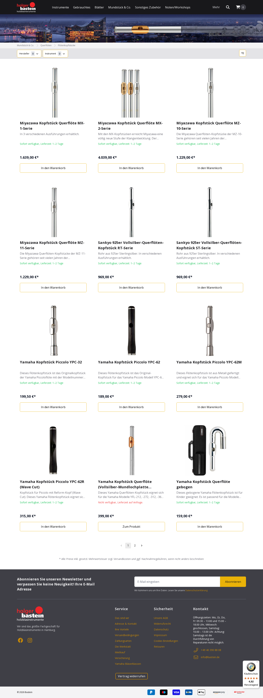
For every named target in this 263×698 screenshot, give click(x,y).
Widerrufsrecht (162, 623)
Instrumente (60, 7)
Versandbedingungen (127, 635)
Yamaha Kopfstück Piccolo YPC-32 (51, 362)
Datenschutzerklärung (196, 590)
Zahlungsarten (123, 641)
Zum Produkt (131, 527)
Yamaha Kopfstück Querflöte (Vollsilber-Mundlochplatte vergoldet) (125, 487)
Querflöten (46, 45)
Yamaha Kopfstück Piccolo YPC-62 (129, 362)
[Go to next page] (142, 545)
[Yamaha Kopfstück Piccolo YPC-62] (131, 331)
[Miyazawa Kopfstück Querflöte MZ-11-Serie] (53, 211)
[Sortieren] (242, 53)
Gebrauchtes (81, 7)
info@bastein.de (210, 657)
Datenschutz (161, 629)
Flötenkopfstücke (66, 45)
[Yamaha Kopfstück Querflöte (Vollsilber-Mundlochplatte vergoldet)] (131, 450)
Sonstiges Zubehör (148, 7)
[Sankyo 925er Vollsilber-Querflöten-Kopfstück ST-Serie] (209, 211)
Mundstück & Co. (119, 7)
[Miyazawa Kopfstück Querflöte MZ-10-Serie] (209, 92)
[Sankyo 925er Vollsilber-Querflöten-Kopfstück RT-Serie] (131, 211)
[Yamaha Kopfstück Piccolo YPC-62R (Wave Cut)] (53, 450)
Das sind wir (122, 618)
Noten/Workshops (177, 7)
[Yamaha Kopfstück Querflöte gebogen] (209, 450)
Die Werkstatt (123, 646)
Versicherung (122, 658)
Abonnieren (233, 582)
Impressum (160, 635)
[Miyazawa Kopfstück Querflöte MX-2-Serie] (131, 92)
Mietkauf (120, 652)
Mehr (216, 7)
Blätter (99, 7)
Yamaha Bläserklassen (128, 663)
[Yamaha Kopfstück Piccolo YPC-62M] (209, 331)
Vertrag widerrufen (131, 676)
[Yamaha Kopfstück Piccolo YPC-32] (53, 331)
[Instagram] (29, 640)
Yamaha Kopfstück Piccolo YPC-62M (209, 362)
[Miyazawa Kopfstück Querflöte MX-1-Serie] (53, 92)
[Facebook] (20, 640)
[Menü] (257, 663)
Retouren (159, 646)
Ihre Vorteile (122, 629)
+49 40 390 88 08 (211, 650)
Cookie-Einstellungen (166, 641)
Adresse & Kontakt (126, 623)
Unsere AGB (161, 618)
